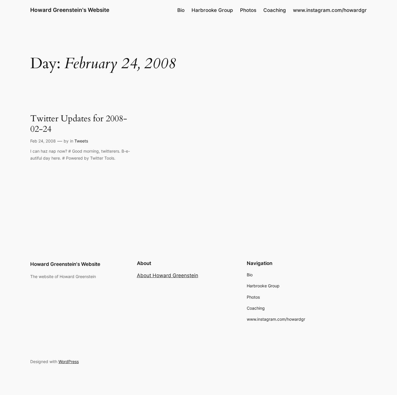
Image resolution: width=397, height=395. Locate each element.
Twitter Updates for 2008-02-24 (78, 124)
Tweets (81, 140)
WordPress (68, 361)
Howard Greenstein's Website (69, 9)
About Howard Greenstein (167, 275)
